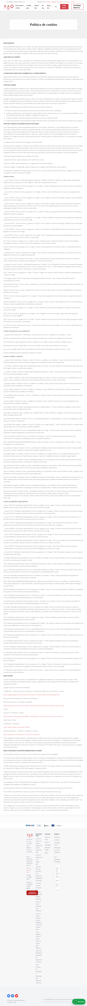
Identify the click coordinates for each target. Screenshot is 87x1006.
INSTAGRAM (60, 2)
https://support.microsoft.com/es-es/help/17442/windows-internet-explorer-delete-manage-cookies (33, 706)
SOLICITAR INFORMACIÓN (32, 892)
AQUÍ (23, 2)
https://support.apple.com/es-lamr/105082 (16, 727)
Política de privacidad (18, 1000)
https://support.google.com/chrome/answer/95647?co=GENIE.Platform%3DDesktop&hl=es (31, 695)
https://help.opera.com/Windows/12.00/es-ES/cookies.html (21, 734)
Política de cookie (11, 1002)
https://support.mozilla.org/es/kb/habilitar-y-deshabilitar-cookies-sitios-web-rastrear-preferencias (33, 716)
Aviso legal (9, 1000)
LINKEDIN (53, 2)
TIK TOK (73, 2)
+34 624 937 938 (29, 870)
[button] (55, 7)
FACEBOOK (67, 2)
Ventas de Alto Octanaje (60, 999)
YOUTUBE (47, 2)
